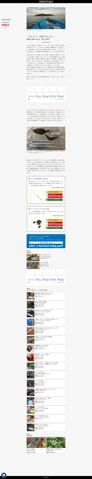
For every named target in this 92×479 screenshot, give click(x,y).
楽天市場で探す (52, 194)
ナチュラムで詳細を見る (54, 199)
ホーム (3, 27)
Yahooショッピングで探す (55, 197)
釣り (6, 27)
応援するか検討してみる (46, 242)
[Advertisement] (46, 464)
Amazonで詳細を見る (54, 192)
